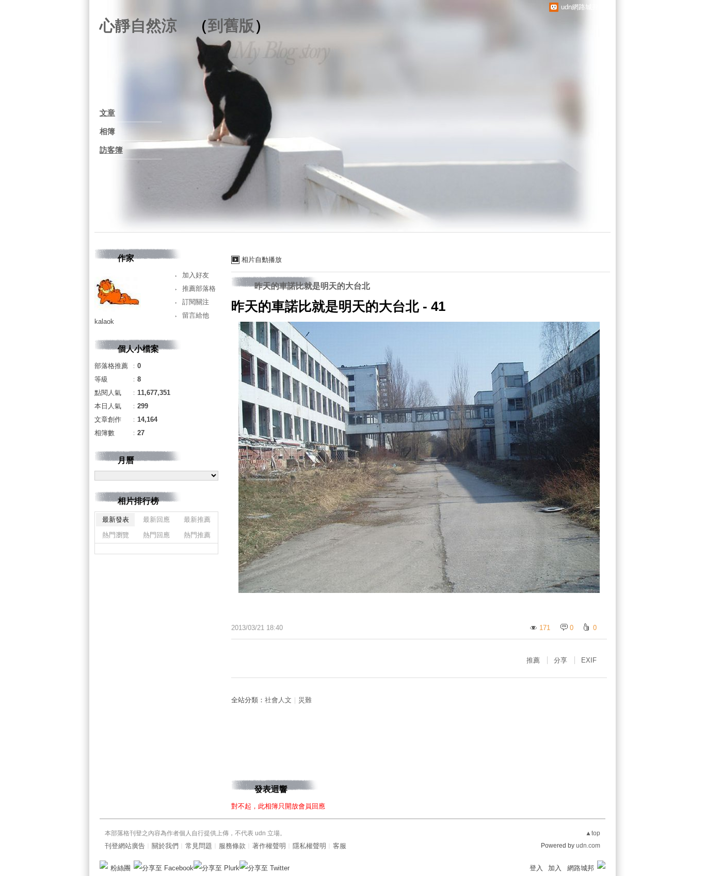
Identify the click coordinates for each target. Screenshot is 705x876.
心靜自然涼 (138, 25)
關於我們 (165, 846)
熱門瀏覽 (115, 535)
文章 (107, 112)
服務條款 (232, 846)
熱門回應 (156, 535)
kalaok (104, 321)
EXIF (589, 660)
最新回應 (156, 519)
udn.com (588, 845)
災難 (305, 700)
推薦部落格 (199, 288)
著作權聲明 (269, 846)
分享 (560, 660)
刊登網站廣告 (125, 846)
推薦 (533, 660)
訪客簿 (111, 149)
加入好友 (195, 275)
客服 (339, 846)
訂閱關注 (195, 302)
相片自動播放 (262, 259)
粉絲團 (120, 868)
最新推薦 (197, 519)
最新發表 (115, 519)
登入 (536, 868)
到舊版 (231, 25)
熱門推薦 (197, 535)
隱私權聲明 (309, 846)
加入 (555, 868)
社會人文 (278, 700)
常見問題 (198, 846)
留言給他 (195, 315)
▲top (592, 833)
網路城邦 (580, 868)
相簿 (107, 131)
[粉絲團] (104, 865)
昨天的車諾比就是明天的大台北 (312, 286)
